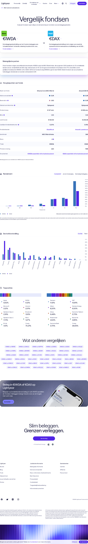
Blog (1, 470)
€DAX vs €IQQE (56, 359)
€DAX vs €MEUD (64, 367)
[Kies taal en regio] (62, 3)
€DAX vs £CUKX (80, 363)
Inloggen (72, 3)
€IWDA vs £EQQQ (76, 355)
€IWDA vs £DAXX (11, 355)
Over (50, 3)
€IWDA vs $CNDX (63, 355)
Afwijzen (74, 542)
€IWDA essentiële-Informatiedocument (41, 154)
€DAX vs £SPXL (44, 363)
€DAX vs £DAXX (44, 359)
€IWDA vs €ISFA (49, 355)
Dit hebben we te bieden (34, 3)
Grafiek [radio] (80, 233)
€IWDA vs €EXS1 (24, 355)
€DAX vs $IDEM (69, 359)
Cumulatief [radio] (57, 174)
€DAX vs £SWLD (12, 367)
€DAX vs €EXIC (32, 359)
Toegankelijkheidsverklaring (38, 485)
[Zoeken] (66, 3)
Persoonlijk (17, 3)
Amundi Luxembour (81, 129)
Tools (1, 473)
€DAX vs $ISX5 (33, 363)
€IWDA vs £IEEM (64, 346)
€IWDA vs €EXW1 (38, 351)
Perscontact (64, 473)
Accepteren (83, 542)
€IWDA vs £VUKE (37, 355)
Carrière (62, 466)
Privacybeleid (34, 479)
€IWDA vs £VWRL (11, 351)
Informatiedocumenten (37, 488)
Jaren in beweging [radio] (68, 174)
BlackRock (50, 129)
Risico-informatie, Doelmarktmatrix (40, 473)
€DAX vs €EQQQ (38, 367)
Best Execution (34, 476)
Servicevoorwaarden (36, 470)
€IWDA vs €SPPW (37, 346)
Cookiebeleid (34, 482)
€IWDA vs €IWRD (10, 346)
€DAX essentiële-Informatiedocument (75, 154)
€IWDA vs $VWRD (24, 351)
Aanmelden (82, 3)
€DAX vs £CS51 (20, 363)
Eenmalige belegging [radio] (81, 174)
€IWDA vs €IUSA (64, 351)
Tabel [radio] (85, 233)
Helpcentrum (4, 476)
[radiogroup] (71, 174)
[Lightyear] (5, 3)
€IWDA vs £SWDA (51, 346)
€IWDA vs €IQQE (77, 346)
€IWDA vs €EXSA (20, 359)
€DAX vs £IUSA (56, 363)
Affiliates (62, 470)
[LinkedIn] (12, 499)
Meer (55, 3)
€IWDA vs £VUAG (77, 351)
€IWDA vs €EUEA (51, 351)
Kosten (45, 3)
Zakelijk (24, 3)
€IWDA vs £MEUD (6, 359)
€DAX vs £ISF (68, 363)
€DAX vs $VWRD (82, 359)
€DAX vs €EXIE (76, 367)
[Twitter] (7, 499)
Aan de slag (44, 438)
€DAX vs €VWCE (8, 363)
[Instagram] (18, 499)
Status (2, 482)
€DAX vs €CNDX (51, 367)
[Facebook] (1, 499)
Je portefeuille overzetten (7, 479)
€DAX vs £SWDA (25, 367)
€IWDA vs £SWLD (24, 346)
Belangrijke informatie (36, 466)
